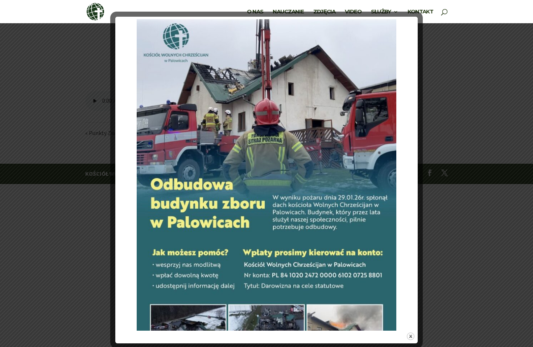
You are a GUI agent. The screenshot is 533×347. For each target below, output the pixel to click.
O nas (255, 12)
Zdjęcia (324, 12)
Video (353, 12)
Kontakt (420, 12)
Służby (381, 12)
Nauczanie (288, 12)
